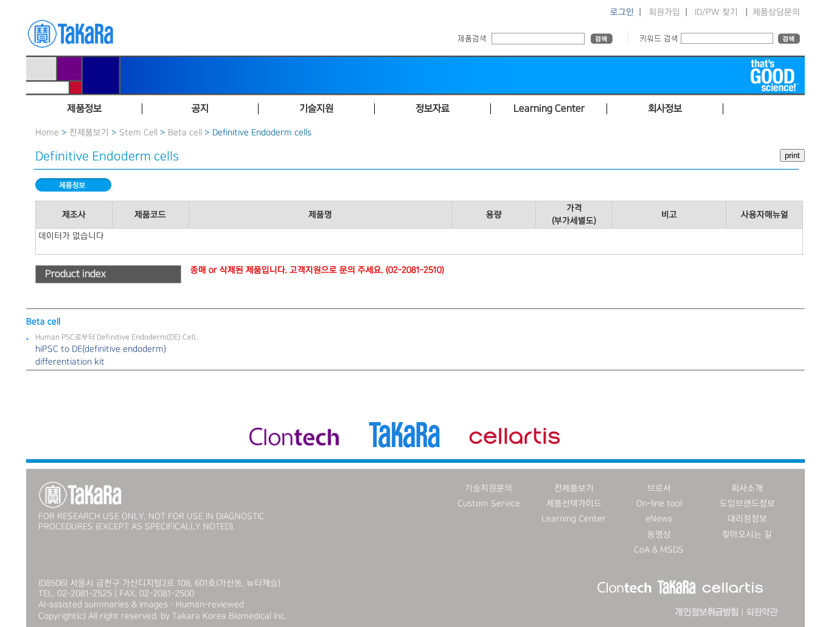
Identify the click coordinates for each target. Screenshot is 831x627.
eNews (658, 519)
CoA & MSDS (659, 550)
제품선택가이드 (574, 503)
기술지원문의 (488, 488)
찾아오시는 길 (747, 534)
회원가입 (664, 12)
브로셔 (659, 488)
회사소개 (747, 488)
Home (47, 132)
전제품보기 (89, 132)
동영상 (659, 534)
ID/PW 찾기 (716, 12)
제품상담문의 (776, 12)
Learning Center (573, 519)
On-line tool (659, 503)
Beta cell (185, 132)
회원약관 (761, 612)
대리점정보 (747, 519)
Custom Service (488, 503)
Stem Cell (138, 132)
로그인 (622, 12)
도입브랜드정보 (747, 503)
